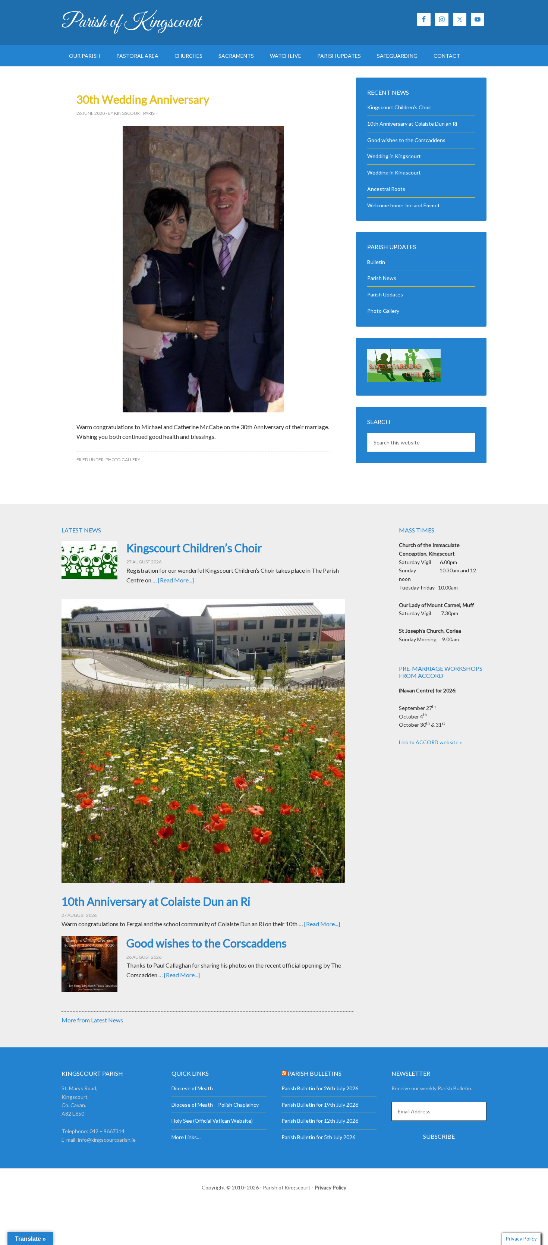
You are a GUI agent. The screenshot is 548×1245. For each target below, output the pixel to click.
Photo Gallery (122, 459)
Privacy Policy (330, 1187)
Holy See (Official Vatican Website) (212, 1120)
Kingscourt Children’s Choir (399, 107)
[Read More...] (176, 580)
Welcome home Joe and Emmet (403, 205)
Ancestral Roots (386, 189)
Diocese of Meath (192, 1088)
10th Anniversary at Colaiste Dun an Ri (412, 123)
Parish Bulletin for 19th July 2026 (319, 1104)
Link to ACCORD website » (430, 742)
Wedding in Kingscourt (394, 156)
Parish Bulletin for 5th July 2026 (318, 1137)
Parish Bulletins (314, 1073)
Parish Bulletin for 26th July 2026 (319, 1088)
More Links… (186, 1137)
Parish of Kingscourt (131, 22)
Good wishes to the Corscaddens (406, 140)
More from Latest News (92, 1020)
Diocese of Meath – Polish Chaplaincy (215, 1104)
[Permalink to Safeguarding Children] (404, 380)
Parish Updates (385, 294)
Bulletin (376, 262)
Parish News (381, 278)
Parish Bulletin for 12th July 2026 (319, 1120)
